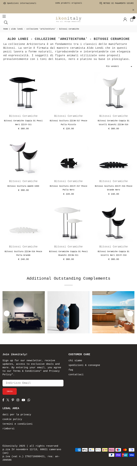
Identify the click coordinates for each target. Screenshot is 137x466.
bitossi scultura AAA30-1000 (23, 186)
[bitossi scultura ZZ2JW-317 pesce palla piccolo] (68, 92)
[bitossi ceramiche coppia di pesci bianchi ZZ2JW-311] (68, 222)
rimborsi (9, 428)
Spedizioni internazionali (21, 3)
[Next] (130, 313)
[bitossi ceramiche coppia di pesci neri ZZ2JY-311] (23, 92)
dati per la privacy (17, 414)
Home (5, 29)
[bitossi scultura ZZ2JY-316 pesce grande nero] (113, 157)
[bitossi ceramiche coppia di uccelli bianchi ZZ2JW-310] (113, 92)
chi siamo (75, 360)
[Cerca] (6, 22)
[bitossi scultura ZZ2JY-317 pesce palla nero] (68, 157)
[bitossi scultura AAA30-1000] (23, 157)
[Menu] (4, 16)
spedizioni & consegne (84, 365)
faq (70, 370)
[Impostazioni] (125, 19)
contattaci (76, 374)
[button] (131, 19)
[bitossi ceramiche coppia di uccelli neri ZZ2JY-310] (113, 222)
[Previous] (7, 313)
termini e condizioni (18, 424)
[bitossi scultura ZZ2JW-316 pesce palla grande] (23, 222)
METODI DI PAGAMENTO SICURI (118, 3)
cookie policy (12, 419)
